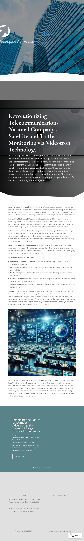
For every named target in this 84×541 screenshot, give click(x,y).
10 (50, 467)
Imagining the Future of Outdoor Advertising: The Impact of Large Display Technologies (26, 425)
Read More (20, 456)
